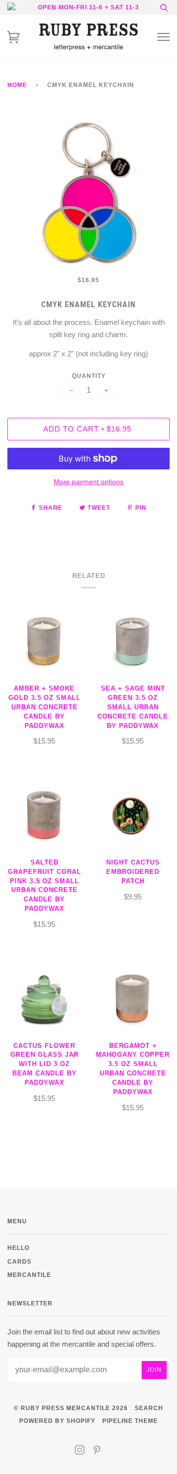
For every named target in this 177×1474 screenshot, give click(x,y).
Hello (18, 1247)
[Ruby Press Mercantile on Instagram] (80, 1451)
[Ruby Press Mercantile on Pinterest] (97, 1451)
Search (149, 1408)
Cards (19, 1261)
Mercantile (29, 1275)
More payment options (88, 482)
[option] (88, 193)
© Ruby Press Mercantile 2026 (71, 1408)
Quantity (89, 376)
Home (17, 85)
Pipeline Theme (130, 1420)
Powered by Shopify (57, 1420)
